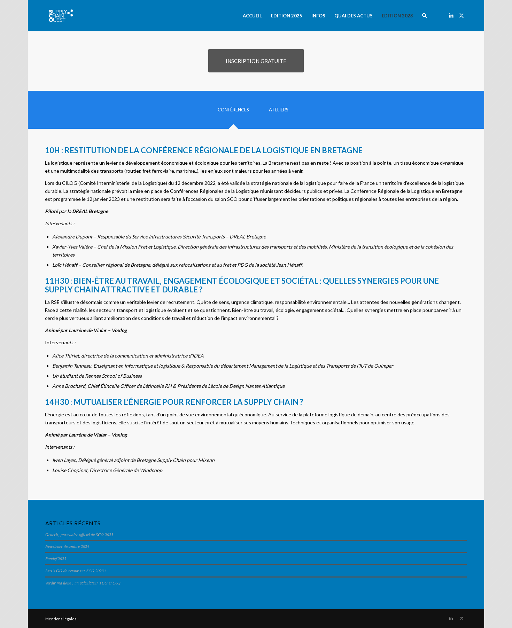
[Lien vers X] (461, 15)
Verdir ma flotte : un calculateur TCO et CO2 (83, 583)
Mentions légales (61, 619)
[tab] (233, 112)
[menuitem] (252, 15)
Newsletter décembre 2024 (67, 546)
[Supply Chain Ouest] (61, 15)
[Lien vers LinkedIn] (451, 15)
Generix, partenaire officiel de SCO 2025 (79, 534)
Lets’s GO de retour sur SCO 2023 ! (75, 570)
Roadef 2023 (55, 558)
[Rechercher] (424, 15)
